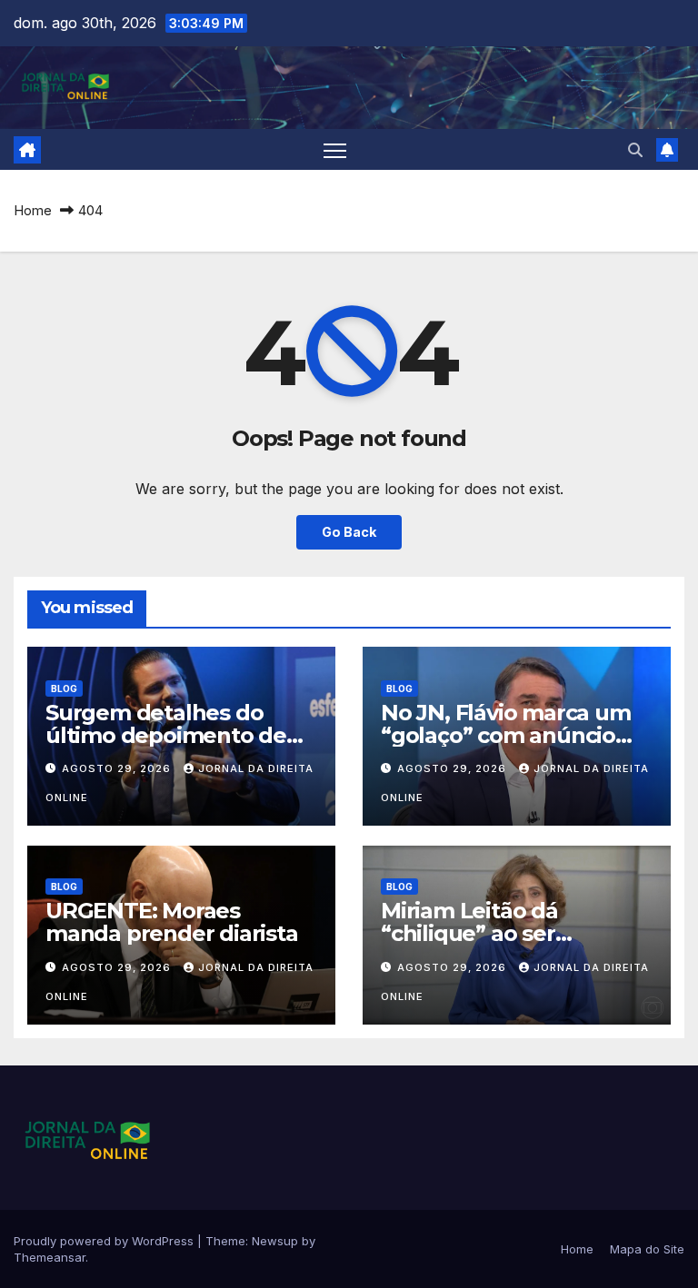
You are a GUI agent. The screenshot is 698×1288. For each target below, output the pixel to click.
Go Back (349, 532)
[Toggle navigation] (335, 149)
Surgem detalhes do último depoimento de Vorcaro (165, 735)
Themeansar (49, 1257)
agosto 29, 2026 (118, 768)
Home (33, 210)
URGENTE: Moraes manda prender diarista (171, 921)
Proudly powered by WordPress (105, 1241)
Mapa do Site (647, 1249)
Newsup (275, 1241)
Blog (64, 688)
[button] (635, 150)
